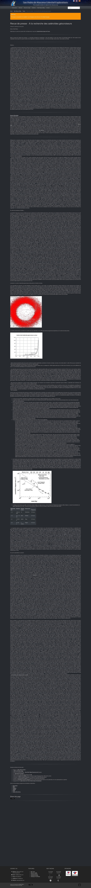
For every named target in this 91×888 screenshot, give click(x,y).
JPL (31, 774)
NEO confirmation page (18, 771)
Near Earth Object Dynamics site (31, 772)
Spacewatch (15, 785)
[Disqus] (45, 817)
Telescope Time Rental (35, 876)
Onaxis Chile (21, 884)
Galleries (34, 7)
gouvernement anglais (22, 778)
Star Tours (33, 871)
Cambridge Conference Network (24, 779)
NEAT (14, 787)
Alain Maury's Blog (41, 7)
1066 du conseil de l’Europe (23, 777)
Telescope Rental (34, 874)
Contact (48, 7)
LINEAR (14, 789)
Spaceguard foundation (19, 773)
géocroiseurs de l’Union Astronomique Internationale (31, 780)
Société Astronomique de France (43, 31)
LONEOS (14, 788)
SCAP (14, 790)
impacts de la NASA (22, 775)
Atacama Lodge (27, 7)
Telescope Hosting (34, 875)
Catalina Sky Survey (17, 792)
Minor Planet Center (21, 769)
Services (20, 7)
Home (11, 11)
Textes (24, 11)
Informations (14, 7)
